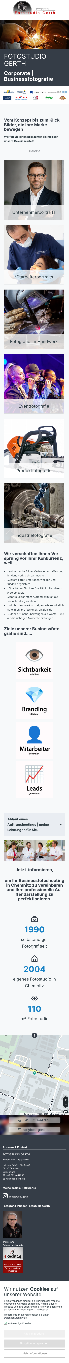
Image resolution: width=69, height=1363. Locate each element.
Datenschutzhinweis (13, 1245)
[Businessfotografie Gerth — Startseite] (34, 10)
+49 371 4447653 (37, 1120)
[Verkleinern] (65, 1105)
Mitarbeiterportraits (34, 276)
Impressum (8, 1242)
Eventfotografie (34, 406)
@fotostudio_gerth (18, 1196)
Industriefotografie (33, 535)
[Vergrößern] (65, 1099)
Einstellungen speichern (34, 1343)
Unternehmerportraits (33, 212)
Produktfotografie (33, 470)
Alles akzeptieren (34, 1333)
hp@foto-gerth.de (37, 1130)
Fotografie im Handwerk (34, 341)
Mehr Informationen (34, 1353)
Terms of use (29, 1114)
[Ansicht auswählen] (65, 1112)
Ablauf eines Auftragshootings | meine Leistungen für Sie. (28, 824)
